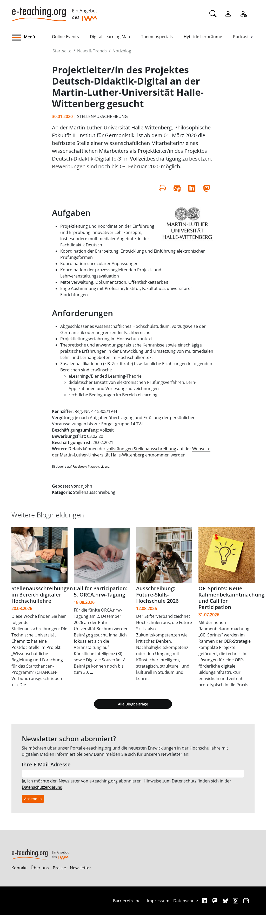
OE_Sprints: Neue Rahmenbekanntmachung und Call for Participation (231, 598)
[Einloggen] (228, 13)
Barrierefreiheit (128, 901)
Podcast (241, 36)
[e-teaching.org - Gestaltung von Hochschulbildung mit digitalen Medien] (54, 10)
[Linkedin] (205, 900)
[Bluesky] (226, 900)
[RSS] (236, 900)
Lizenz (105, 466)
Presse (59, 868)
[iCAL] (246, 900)
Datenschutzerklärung (42, 787)
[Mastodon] (215, 900)
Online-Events (65, 36)
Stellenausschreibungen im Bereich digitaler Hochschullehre (42, 594)
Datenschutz (185, 901)
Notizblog (121, 51)
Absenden (33, 798)
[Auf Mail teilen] (177, 188)
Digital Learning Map (110, 36)
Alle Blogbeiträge (133, 704)
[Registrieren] (243, 13)
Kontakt (19, 868)
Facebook (79, 466)
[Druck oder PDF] (162, 188)
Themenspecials (157, 36)
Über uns (40, 868)
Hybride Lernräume (203, 36)
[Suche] (213, 13)
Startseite (61, 51)
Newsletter (80, 868)
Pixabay (93, 466)
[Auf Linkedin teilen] (191, 188)
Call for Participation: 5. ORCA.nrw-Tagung (101, 591)
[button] (31, 37)
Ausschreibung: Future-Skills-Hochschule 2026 (157, 594)
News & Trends (92, 51)
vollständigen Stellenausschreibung (141, 449)
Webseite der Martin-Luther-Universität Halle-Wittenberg (131, 452)
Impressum (158, 901)
